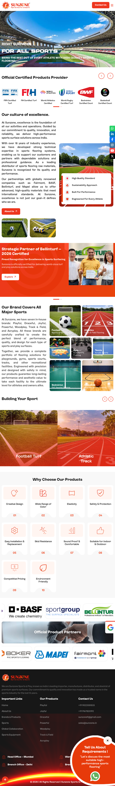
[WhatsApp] (95, 777)
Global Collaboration (12, 728)
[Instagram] (112, 145)
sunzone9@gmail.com (89, 717)
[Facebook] (112, 139)
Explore (9, 277)
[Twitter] (112, 156)
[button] (101, 76)
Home (5, 705)
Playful (43, 705)
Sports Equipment (11, 734)
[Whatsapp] (112, 128)
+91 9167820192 (86, 711)
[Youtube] (112, 150)
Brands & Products (11, 717)
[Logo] (16, 678)
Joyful (43, 711)
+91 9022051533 (86, 705)
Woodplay (45, 728)
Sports (5, 722)
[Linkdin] (112, 134)
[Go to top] (5, 779)
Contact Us (100, 5)
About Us (9, 211)
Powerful (44, 722)
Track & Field (46, 734)
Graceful (44, 717)
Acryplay (44, 740)
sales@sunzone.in (87, 722)
